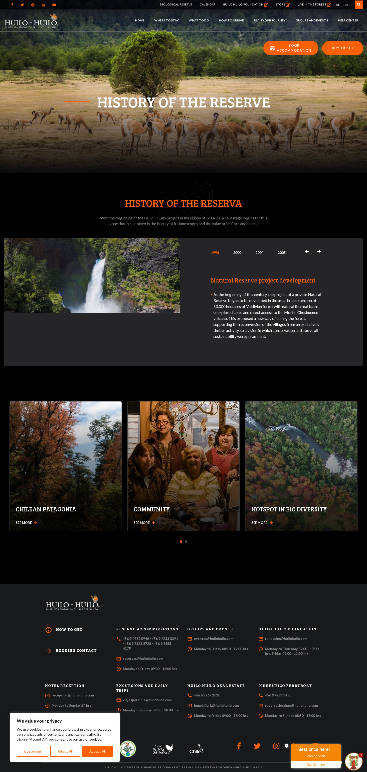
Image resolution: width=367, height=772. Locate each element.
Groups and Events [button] (210, 628)
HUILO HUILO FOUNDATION (243, 4)
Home (139, 20)
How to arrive (231, 20)
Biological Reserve (176, 4)
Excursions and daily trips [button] (142, 688)
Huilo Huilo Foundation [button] (287, 628)
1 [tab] (181, 542)
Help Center (348, 20)
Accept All (97, 751)
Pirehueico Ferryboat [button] (285, 685)
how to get (63, 630)
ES (347, 4)
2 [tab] (186, 542)
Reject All (65, 751)
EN (338, 4)
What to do (199, 20)
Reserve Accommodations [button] (147, 628)
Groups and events (312, 20)
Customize (32, 751)
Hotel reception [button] (65, 685)
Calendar (207, 4)
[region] (65, 737)
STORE (281, 4)
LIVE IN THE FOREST (312, 4)
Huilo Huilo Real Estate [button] (216, 685)
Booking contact (71, 651)
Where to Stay (166, 20)
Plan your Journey (270, 20)
